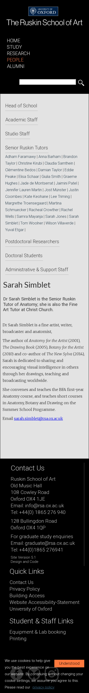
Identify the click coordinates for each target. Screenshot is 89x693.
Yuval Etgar (14, 230)
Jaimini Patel (66, 183)
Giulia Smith (51, 176)
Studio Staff (17, 134)
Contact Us (21, 582)
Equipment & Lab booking (37, 632)
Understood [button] (69, 663)
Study (14, 47)
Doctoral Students (23, 255)
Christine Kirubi (30, 163)
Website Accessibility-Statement (44, 602)
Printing (18, 638)
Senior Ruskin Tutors (26, 148)
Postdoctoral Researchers (32, 241)
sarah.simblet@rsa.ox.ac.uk (38, 418)
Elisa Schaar (29, 176)
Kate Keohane (36, 196)
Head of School (21, 106)
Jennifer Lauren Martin (23, 190)
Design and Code (24, 562)
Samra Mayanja (30, 216)
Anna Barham (49, 156)
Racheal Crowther (44, 210)
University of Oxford (30, 609)
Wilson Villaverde (60, 223)
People (15, 60)
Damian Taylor (50, 170)
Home (13, 40)
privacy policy (43, 687)
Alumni (15, 66)
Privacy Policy (24, 589)
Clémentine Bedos (20, 170)
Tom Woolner (31, 223)
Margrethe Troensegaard (26, 203)
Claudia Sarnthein (59, 163)
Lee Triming (60, 196)
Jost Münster (55, 190)
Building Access (27, 595)
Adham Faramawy (20, 156)
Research (18, 53)
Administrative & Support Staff (36, 269)
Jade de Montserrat (36, 183)
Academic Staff (21, 120)
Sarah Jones (55, 216)
